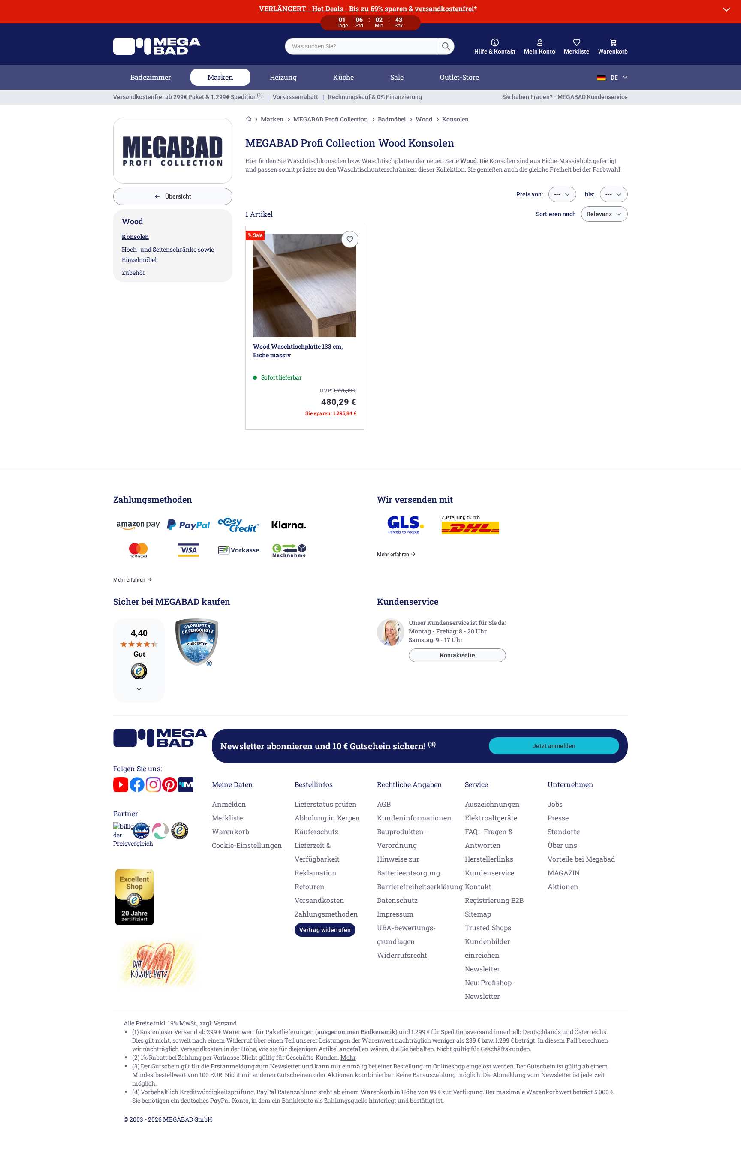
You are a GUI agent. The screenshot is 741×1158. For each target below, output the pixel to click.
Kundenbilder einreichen (487, 948)
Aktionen (563, 886)
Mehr (348, 1057)
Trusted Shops (488, 927)
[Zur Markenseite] (172, 151)
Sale (397, 76)
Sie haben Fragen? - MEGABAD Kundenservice (565, 96)
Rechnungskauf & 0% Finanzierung (375, 96)
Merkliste (227, 817)
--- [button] (557, 194)
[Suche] (445, 46)
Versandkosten (319, 900)
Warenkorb (230, 831)
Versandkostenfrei (185, 96)
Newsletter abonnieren (328, 746)
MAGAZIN (564, 872)
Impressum (395, 913)
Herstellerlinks (489, 858)
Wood (424, 119)
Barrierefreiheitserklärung (420, 886)
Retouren (310, 886)
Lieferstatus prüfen (326, 803)
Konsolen (135, 236)
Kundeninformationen (414, 817)
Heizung (283, 76)
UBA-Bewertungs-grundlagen (406, 934)
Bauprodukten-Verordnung (401, 838)
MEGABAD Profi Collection (330, 119)
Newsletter (482, 968)
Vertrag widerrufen (325, 929)
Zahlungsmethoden (326, 913)
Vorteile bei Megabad (581, 858)
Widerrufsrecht (402, 954)
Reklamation (316, 872)
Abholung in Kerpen (327, 817)
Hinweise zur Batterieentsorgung (408, 865)
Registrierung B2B (494, 900)
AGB (384, 803)
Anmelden (229, 803)
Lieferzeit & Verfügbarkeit (317, 852)
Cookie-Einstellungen (247, 845)
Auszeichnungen (492, 803)
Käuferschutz (316, 831)
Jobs (555, 803)
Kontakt (478, 886)
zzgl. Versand (218, 1023)
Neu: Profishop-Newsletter (489, 989)
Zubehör (133, 272)
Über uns (562, 845)
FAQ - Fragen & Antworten (489, 838)
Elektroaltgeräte (491, 817)
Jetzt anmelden (554, 745)
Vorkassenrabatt (295, 96)
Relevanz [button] (599, 214)
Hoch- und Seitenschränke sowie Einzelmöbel (168, 254)
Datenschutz (397, 900)
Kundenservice (489, 872)
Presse (558, 817)
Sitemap (478, 913)
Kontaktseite (457, 655)
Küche (343, 76)
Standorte (564, 831)
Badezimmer (150, 76)
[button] (494, 47)
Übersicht (178, 196)
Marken (220, 76)
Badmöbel (392, 119)
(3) (432, 743)
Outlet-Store (459, 76)
